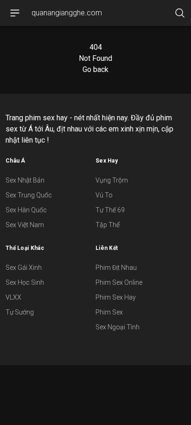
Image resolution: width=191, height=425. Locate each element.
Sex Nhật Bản (25, 180)
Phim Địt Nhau (116, 267)
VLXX (13, 297)
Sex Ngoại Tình (118, 327)
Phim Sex (109, 312)
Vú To (104, 195)
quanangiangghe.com (67, 12)
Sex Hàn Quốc (26, 210)
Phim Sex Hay (116, 297)
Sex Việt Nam (25, 225)
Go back (95, 69)
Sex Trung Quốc (29, 195)
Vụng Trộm (112, 180)
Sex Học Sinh (25, 282)
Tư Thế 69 (110, 210)
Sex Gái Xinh (24, 267)
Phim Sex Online (119, 282)
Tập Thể (108, 225)
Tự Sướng (20, 312)
